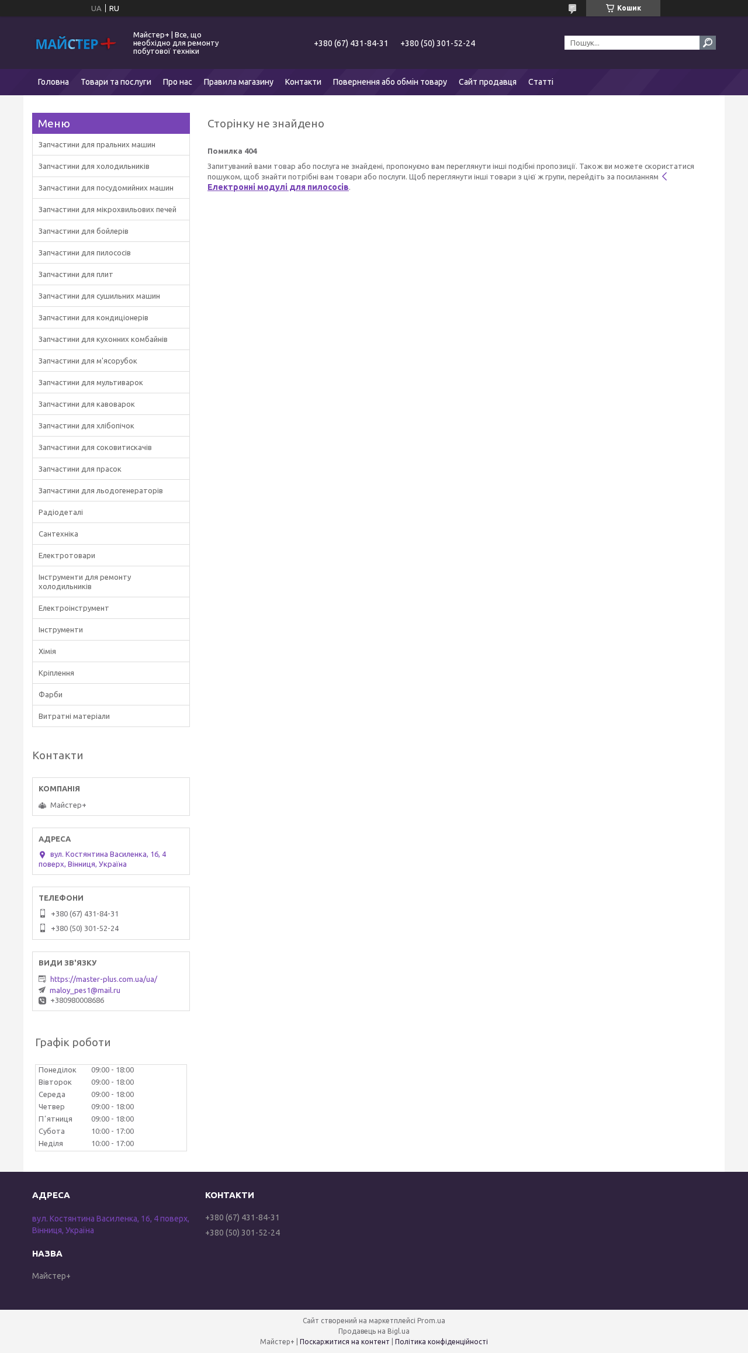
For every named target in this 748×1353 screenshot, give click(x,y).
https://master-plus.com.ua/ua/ (103, 979)
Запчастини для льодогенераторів (101, 490)
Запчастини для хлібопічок (86, 425)
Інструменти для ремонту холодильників (85, 581)
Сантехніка (58, 534)
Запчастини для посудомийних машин (106, 188)
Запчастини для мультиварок (91, 382)
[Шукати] (707, 43)
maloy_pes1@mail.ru (85, 990)
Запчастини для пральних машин (97, 144)
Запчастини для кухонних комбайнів (103, 339)
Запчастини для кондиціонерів (93, 317)
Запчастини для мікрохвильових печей (107, 209)
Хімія (47, 651)
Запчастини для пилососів (85, 252)
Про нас (177, 81)
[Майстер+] (76, 42)
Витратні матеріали (74, 716)
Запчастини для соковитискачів (95, 447)
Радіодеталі (61, 512)
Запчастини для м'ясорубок (88, 361)
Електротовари (67, 555)
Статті (540, 81)
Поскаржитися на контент (345, 1341)
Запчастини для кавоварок (87, 404)
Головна (53, 81)
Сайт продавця (488, 81)
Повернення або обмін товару (390, 81)
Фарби (51, 694)
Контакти (303, 81)
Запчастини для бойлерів (84, 231)
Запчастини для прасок (80, 469)
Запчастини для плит (76, 274)
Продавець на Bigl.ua (374, 1331)
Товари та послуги (116, 81)
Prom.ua (431, 1320)
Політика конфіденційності (441, 1341)
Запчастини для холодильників (94, 166)
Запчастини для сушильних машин (99, 296)
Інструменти (61, 629)
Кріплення (56, 673)
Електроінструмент (74, 608)
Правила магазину (238, 81)
